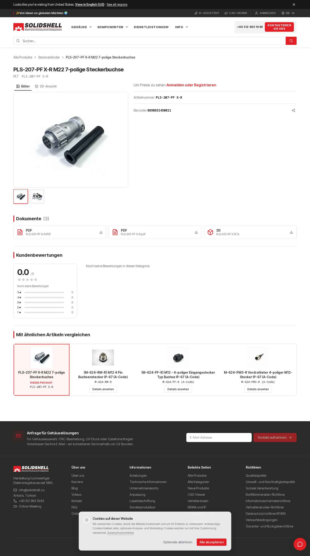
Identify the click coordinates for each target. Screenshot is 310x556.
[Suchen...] (291, 41)
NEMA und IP (197, 507)
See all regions (117, 4)
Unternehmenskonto (144, 488)
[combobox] (149, 41)
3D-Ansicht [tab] (48, 86)
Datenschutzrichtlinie (120, 532)
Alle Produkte (22, 57)
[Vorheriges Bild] (19, 140)
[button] (70, 139)
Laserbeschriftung (142, 501)
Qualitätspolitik (256, 475)
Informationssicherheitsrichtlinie (268, 501)
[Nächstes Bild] (122, 140)
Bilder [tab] (25, 86)
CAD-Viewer (238, 13)
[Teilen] (293, 110)
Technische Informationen (148, 482)
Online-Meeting (30, 506)
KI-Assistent (209, 13)
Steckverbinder (49, 57)
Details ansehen (103, 389)
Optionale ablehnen (177, 542)
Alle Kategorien (198, 482)
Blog (74, 488)
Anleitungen (138, 475)
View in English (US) (89, 4)
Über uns (77, 475)
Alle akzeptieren (211, 542)
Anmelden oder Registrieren (191, 85)
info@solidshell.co (31, 490)
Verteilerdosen (198, 501)
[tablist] (36, 86)
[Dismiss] (294, 4)
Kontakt (76, 501)
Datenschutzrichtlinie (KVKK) (266, 513)
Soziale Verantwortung (262, 488)
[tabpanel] (70, 148)
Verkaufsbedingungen (262, 520)
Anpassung (137, 494)
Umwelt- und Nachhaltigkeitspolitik (270, 482)
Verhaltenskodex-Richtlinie (265, 507)
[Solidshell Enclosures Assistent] (300, 544)
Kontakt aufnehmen (272, 437)
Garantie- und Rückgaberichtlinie (269, 526)
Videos (76, 494)
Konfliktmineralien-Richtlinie (265, 494)
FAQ (74, 507)
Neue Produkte (198, 488)
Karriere (77, 482)
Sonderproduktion (142, 507)
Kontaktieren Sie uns (279, 27)
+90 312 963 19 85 (250, 27)
